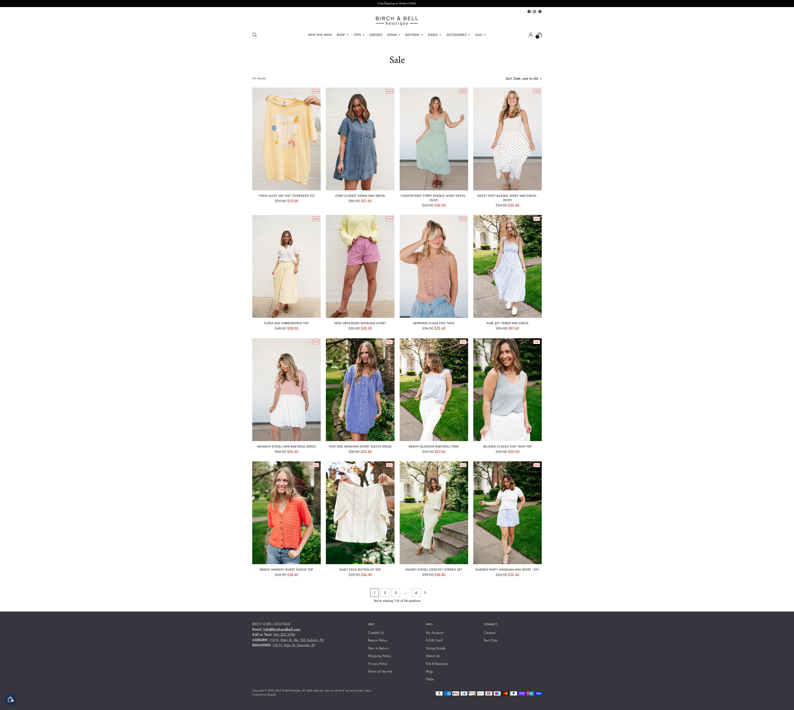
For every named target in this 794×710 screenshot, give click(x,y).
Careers (490, 632)
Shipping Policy (379, 655)
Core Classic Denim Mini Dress (360, 196)
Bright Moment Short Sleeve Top (286, 569)
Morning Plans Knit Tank (433, 323)
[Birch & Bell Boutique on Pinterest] (540, 11)
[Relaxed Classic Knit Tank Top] (507, 389)
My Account (434, 632)
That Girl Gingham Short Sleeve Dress (360, 446)
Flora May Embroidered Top (286, 323)
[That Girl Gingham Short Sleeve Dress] (360, 389)
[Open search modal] (254, 35)
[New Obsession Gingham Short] (360, 266)
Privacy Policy (377, 663)
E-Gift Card (434, 640)
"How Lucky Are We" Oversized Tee (286, 196)
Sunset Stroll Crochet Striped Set (433, 569)
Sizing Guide (435, 648)
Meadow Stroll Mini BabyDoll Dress (286, 446)
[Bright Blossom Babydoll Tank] (434, 389)
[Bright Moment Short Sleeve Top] (286, 512)
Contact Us (376, 632)
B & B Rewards (437, 663)
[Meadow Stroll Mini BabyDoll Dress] (286, 389)
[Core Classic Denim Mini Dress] (360, 139)
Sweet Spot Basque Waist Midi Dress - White (507, 198)
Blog (429, 671)
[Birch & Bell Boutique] (397, 21)
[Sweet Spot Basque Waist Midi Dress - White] (507, 139)
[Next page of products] (424, 593)
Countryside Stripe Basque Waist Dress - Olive (434, 198)
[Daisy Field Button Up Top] (360, 512)
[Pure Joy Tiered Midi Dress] (507, 266)
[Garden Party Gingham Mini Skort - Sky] (507, 512)
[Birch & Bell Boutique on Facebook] (529, 11)
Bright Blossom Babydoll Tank (434, 446)
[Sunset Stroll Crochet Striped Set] (434, 512)
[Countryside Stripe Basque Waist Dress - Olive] (434, 139)
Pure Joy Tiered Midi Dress (507, 323)
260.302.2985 (284, 634)
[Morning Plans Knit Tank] (434, 266)
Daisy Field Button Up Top (360, 569)
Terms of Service (380, 671)
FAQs (430, 679)
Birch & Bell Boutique (288, 690)
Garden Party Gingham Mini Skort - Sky (507, 569)
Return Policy (377, 640)
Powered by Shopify (264, 695)
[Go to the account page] (531, 35)
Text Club (490, 640)
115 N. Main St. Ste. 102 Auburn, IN (296, 639)
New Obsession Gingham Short (360, 323)
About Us (433, 655)
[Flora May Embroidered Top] (286, 266)
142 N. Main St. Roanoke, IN (293, 645)
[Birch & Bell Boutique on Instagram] (534, 11)
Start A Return (378, 648)
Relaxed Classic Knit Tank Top (507, 446)
